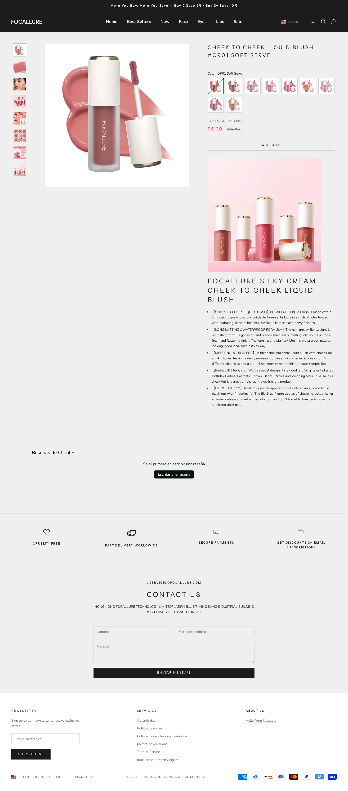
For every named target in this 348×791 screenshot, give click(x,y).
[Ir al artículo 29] (19, 118)
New (165, 21)
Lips (220, 21)
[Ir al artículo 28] (19, 101)
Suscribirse (31, 754)
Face (183, 21)
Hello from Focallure (261, 720)
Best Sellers (139, 21)
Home (111, 21)
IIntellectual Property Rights (157, 760)
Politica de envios (150, 728)
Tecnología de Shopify (183, 776)
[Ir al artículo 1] (19, 50)
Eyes (202, 21)
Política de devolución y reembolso (162, 736)
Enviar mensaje (174, 672)
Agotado (271, 145)
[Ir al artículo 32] (19, 169)
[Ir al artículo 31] (19, 152)
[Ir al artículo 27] (19, 84)
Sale (238, 21)
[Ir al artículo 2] (19, 67)
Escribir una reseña (174, 474)
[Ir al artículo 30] (19, 135)
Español (80, 777)
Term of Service (148, 752)
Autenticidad (146, 720)
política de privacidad (152, 744)
